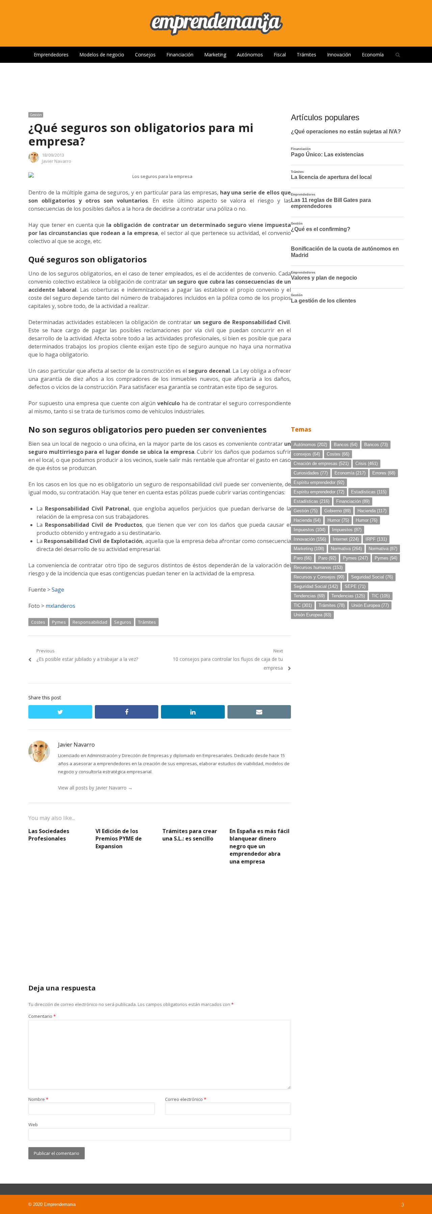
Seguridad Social (372, 576)
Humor (338, 520)
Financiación (179, 54)
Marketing (215, 54)
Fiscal (280, 54)
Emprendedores (51, 54)
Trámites (306, 54)
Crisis (366, 463)
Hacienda (371, 510)
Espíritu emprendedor (319, 482)
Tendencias (309, 595)
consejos (307, 454)
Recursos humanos (318, 567)
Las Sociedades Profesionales (48, 834)
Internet (346, 539)
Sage (58, 589)
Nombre (38, 1099)
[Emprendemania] (216, 23)
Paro (303, 558)
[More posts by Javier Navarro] (33, 161)
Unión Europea (370, 605)
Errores (383, 472)
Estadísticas (368, 491)
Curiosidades (311, 472)
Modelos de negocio (101, 54)
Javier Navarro (56, 161)
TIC (381, 595)
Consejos (145, 54)
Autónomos (250, 54)
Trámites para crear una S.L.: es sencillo (189, 834)
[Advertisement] (216, 85)
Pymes (59, 622)
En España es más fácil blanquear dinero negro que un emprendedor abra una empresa (260, 846)
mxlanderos (60, 606)
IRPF (376, 539)
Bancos (345, 444)
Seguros (122, 622)
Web (33, 1124)
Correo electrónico (185, 1099)
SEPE (355, 586)
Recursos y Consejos (319, 576)
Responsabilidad (90, 622)
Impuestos (309, 529)
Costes (38, 622)
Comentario (42, 1016)
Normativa (346, 548)
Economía (373, 54)
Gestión (36, 114)
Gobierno (337, 510)
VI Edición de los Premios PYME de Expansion (119, 838)
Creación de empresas (321, 463)
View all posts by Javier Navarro (95, 787)
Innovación (339, 54)
